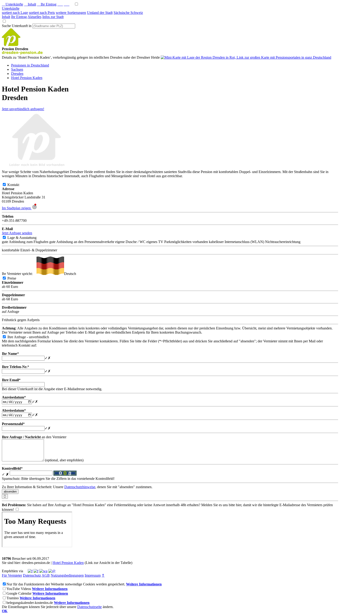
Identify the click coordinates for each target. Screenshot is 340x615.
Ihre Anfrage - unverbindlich (31, 337)
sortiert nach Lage (15, 13)
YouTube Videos (18, 589)
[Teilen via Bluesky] (36, 571)
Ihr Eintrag (46, 4)
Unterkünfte (12, 4)
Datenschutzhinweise (79, 487)
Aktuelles (34, 17)
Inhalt (30, 4)
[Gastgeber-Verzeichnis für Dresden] (11, 45)
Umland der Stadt (100, 13)
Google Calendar (18, 593)
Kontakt (17, 185)
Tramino (12, 598)
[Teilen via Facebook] (30, 571)
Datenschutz (32, 575)
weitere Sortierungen (71, 13)
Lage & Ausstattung (25, 238)
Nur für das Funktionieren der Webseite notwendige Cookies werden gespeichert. (65, 584)
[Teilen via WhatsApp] (43, 571)
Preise (15, 278)
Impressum (93, 575)
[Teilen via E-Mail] (52, 571)
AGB (46, 575)
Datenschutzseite (89, 607)
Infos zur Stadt (53, 17)
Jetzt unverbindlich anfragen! (23, 109)
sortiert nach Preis (42, 13)
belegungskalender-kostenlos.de (29, 603)
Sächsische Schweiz (128, 13)
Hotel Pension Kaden (68, 563)
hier (238, 505)
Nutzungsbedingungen (67, 575)
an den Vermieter (34, 437)
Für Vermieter (12, 575)
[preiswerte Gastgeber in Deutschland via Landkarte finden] (246, 57)
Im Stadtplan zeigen (17, 208)
